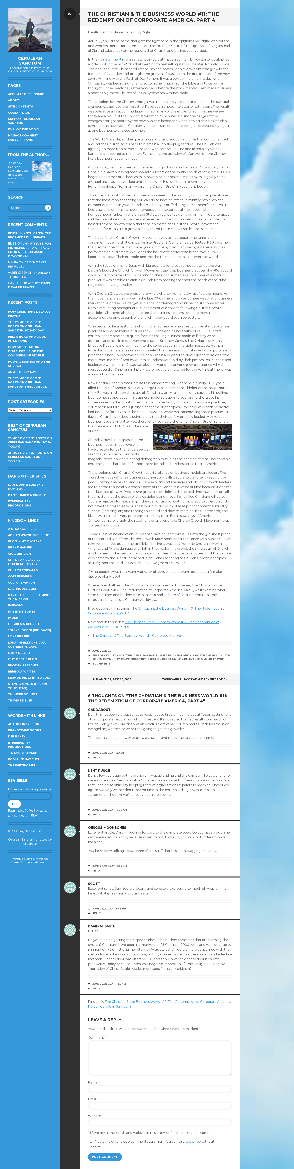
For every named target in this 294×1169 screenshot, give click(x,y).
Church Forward (23, 570)
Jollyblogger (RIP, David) (29, 630)
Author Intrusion (23, 724)
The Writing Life (21, 765)
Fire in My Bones (21, 611)
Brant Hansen (20, 547)
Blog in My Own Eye (24, 541)
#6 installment (109, 59)
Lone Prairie (18, 636)
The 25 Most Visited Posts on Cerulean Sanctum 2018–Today (26, 326)
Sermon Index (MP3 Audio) (29, 678)
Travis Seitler (20, 700)
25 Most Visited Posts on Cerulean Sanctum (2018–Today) (30, 442)
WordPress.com (40, 862)
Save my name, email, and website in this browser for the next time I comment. (154, 1133)
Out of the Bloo (22, 659)
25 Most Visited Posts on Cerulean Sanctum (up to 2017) (30, 457)
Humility (176, 659)
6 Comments (101, 663)
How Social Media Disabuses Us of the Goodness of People (26, 351)
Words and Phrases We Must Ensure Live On (195, 679)
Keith (12, 233)
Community (111, 659)
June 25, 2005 (101, 650)
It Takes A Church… (24, 624)
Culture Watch (21, 582)
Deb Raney (16, 736)
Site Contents (20, 106)
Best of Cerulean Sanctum (112, 655)
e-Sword (15, 605)
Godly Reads (19, 112)
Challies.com (19, 553)
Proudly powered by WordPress (30, 858)
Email (93, 1099)
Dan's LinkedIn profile (27, 495)
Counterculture (133, 659)
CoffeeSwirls (20, 576)
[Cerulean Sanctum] (30, 30)
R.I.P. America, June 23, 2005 (111, 679)
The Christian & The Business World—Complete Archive (136, 636)
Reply (96, 757)
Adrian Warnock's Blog (28, 535)
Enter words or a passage (29, 789)
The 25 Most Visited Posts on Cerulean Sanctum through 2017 (28, 382)
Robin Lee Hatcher (24, 759)
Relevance (192, 659)
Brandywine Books (24, 730)
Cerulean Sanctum (30, 61)
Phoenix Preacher (23, 665)
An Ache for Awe (22, 372)
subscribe (193, 1141)
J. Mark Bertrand (23, 753)
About (13, 100)
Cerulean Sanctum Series (152, 655)
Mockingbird (19, 653)
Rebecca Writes (21, 671)
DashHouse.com (22, 589)
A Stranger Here (22, 529)
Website (94, 1116)
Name (94, 1082)
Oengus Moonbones (107, 828)
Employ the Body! (23, 129)
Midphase (30, 844)
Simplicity (208, 659)
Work (221, 659)
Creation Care (158, 659)
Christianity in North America (195, 655)
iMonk (13, 618)
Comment (97, 1038)
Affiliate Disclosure (26, 94)
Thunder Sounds (22, 694)
